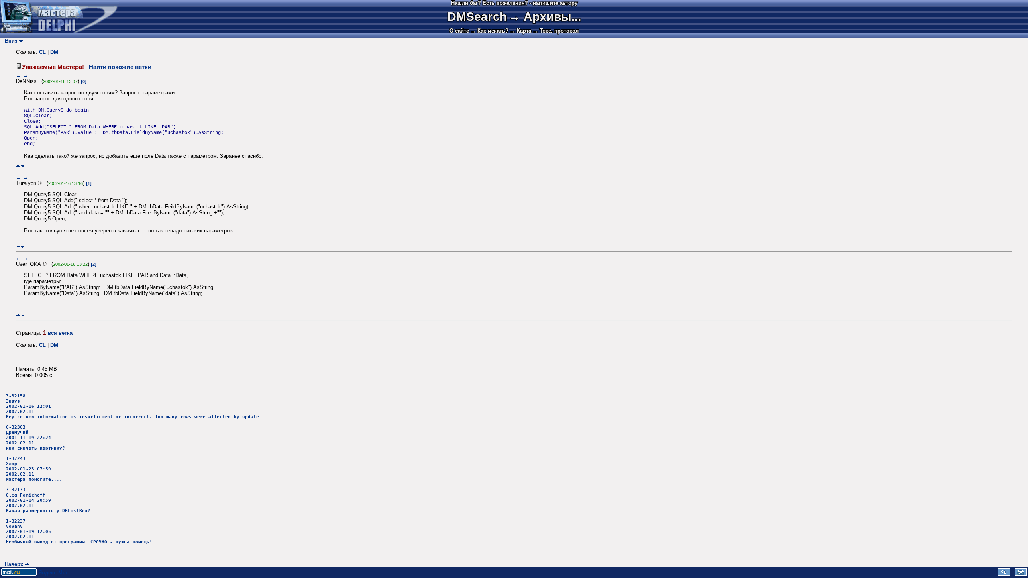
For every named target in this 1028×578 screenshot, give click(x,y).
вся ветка (60, 333)
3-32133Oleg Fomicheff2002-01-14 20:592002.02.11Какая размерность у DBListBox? (48, 500)
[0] (83, 81)
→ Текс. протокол (556, 31)
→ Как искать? (489, 31)
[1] (89, 183)
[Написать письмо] (1021, 574)
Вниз (9, 41)
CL (42, 52)
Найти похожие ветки (120, 67)
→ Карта (520, 31)
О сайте (459, 31)
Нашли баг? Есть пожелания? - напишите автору (514, 3)
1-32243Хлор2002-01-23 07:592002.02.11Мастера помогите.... (34, 469)
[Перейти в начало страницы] (18, 166)
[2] (93, 264)
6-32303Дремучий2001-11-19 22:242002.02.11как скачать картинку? (35, 438)
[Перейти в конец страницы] (22, 166)
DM (54, 52)
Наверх (12, 564)
